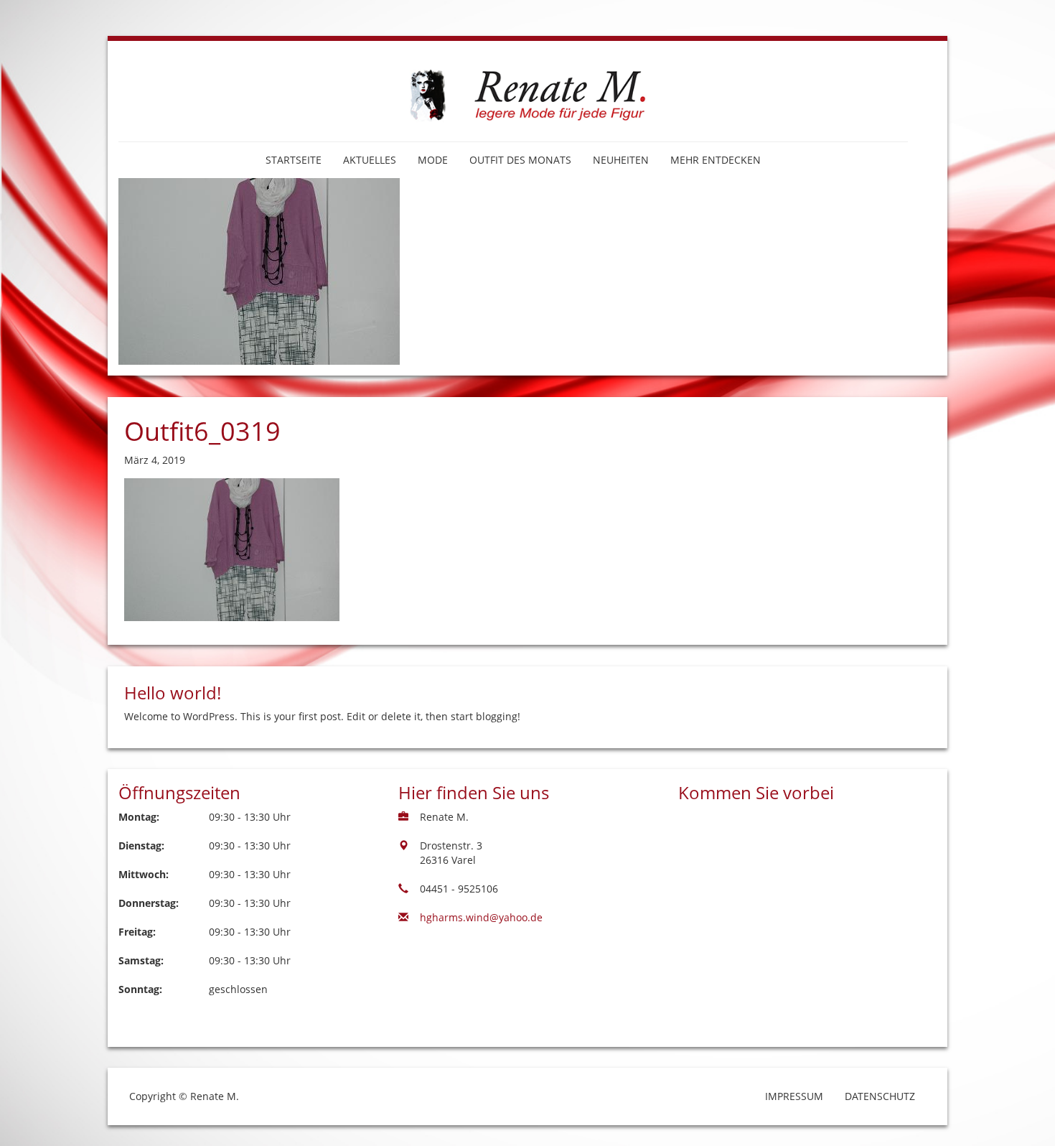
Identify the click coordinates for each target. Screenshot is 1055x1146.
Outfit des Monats (520, 160)
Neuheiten (621, 160)
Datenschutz (880, 1096)
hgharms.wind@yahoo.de (481, 917)
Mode (433, 160)
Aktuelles (369, 160)
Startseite (294, 160)
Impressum (794, 1096)
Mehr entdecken (715, 160)
